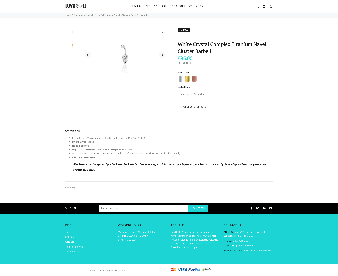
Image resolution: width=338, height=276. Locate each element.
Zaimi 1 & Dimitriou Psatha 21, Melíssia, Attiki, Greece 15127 (244, 234)
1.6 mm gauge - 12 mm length (193, 94)
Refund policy (72, 252)
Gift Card (70, 237)
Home (68, 15)
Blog (67, 232)
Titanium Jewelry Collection (86, 15)
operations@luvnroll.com (257, 251)
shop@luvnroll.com (242, 246)
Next (162, 55)
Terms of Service (74, 247)
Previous (87, 55)
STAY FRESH (198, 208)
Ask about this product (195, 107)
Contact (69, 242)
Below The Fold (115, 271)
